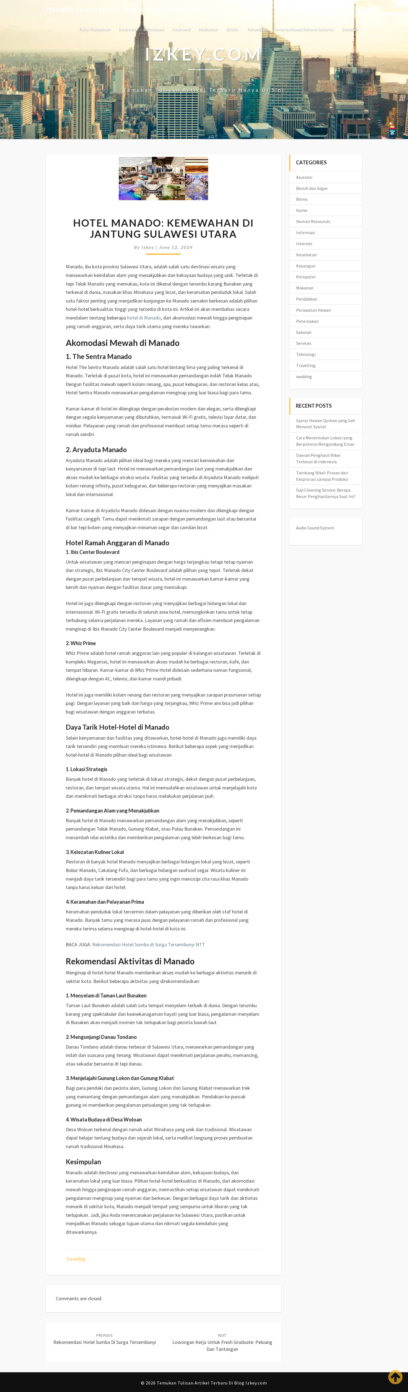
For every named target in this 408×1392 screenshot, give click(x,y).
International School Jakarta (304, 29)
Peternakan (307, 321)
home (301, 210)
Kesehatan (306, 254)
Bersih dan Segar (312, 188)
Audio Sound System (315, 528)
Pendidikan (306, 299)
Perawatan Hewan (313, 310)
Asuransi (181, 29)
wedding (304, 376)
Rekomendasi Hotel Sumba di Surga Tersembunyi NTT (148, 944)
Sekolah (350, 29)
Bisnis (232, 29)
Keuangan (305, 266)
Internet (127, 29)
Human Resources (313, 221)
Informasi (154, 29)
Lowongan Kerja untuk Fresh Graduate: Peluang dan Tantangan (222, 1342)
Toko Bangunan (94, 29)
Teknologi (256, 29)
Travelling (76, 1259)
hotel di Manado (144, 317)
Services (303, 343)
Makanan (208, 29)
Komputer (306, 276)
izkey (148, 247)
